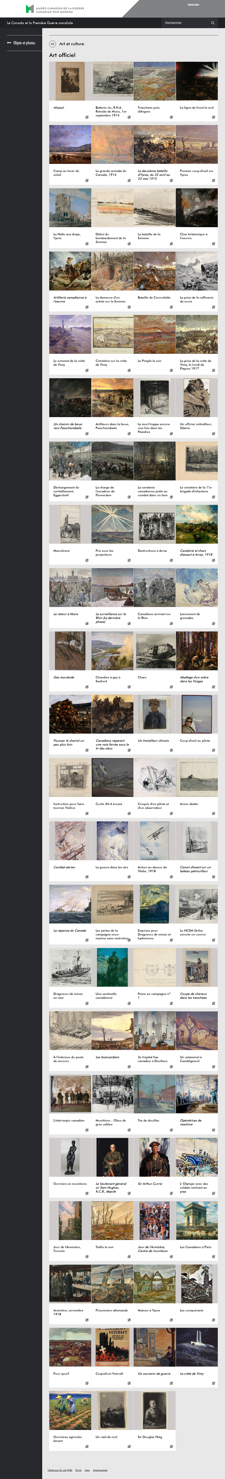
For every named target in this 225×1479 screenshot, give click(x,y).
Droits (78, 1470)
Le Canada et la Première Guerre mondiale (40, 23)
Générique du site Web (60, 1470)
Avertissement (100, 1470)
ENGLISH (193, 5)
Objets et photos (24, 43)
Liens (87, 1470)
